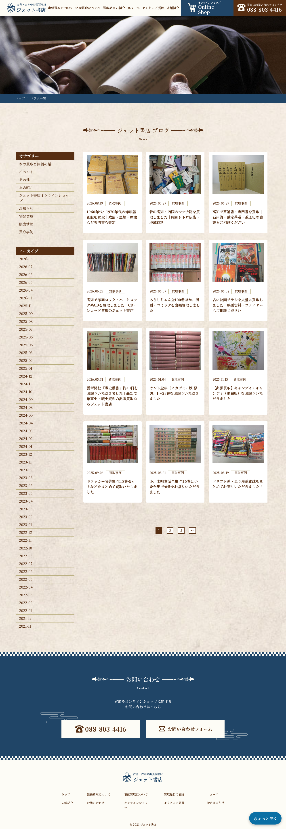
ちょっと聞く (265, 818)
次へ (192, 530)
